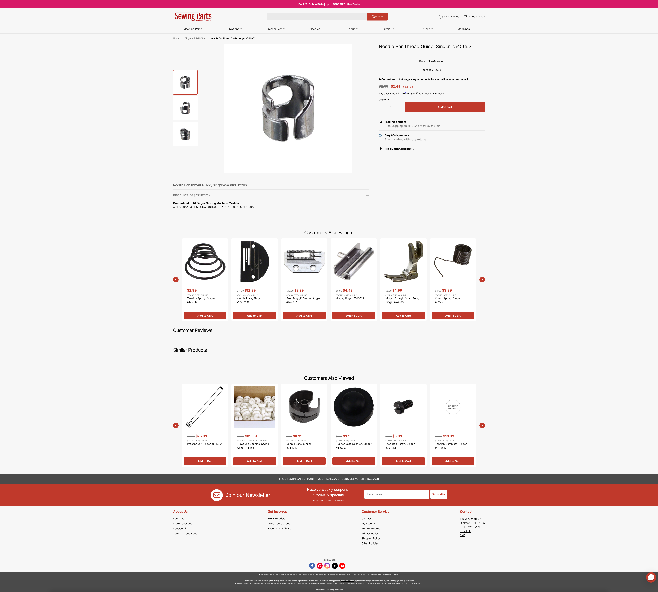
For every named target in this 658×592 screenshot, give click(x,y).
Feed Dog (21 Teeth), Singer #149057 (303, 300)
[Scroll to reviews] (432, 53)
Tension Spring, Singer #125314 (201, 300)
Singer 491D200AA (195, 38)
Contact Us (368, 518)
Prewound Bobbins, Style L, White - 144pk (253, 445)
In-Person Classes (279, 523)
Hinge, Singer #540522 (350, 298)
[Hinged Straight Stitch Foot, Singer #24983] (403, 279)
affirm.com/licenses (357, 583)
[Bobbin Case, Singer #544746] (304, 425)
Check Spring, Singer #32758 (448, 300)
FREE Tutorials (276, 518)
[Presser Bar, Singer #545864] (205, 425)
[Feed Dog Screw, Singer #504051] (403, 425)
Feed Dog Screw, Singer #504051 (400, 445)
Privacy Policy (370, 533)
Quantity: (384, 99)
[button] (474, 16)
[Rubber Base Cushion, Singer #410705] (354, 425)
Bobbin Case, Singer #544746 (298, 445)
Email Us (465, 531)
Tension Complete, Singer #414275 (451, 445)
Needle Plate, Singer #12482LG (249, 300)
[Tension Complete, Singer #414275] (453, 425)
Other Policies (370, 543)
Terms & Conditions (185, 533)
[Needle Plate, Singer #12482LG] (254, 279)
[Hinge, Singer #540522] (354, 279)
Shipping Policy (371, 538)
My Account (369, 523)
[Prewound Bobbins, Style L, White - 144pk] (254, 425)
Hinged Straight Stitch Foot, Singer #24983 (402, 300)
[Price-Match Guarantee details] (414, 148)
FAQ (462, 535)
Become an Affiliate (279, 528)
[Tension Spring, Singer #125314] (205, 279)
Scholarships (181, 528)
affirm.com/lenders (347, 581)
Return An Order (371, 528)
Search (379, 16)
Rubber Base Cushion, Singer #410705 (354, 445)
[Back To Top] (652, 586)
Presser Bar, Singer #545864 (205, 443)
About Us (178, 518)
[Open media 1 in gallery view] (361, 51)
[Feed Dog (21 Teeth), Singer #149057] (304, 279)
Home (176, 38)
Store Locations (182, 523)
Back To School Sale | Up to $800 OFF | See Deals (329, 4)
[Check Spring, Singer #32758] (453, 279)
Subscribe (438, 494)
